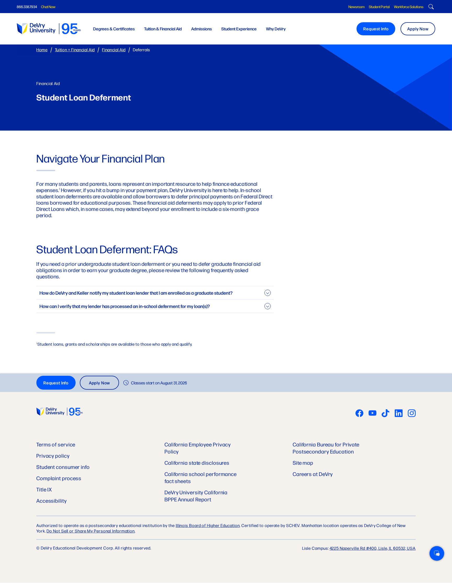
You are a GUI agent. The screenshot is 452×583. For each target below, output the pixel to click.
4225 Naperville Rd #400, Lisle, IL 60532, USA (373, 548)
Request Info (375, 28)
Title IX (44, 489)
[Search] (430, 7)
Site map (303, 462)
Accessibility (51, 500)
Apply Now (417, 28)
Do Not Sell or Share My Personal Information (91, 531)
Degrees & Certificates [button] (114, 28)
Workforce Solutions (408, 6)
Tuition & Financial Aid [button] (163, 28)
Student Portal (379, 6)
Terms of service (55, 444)
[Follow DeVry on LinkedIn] (399, 413)
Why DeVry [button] (276, 28)
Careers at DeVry (313, 473)
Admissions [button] (201, 28)
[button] (437, 553)
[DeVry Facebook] (359, 413)
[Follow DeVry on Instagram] (412, 413)
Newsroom (356, 6)
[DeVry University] (49, 29)
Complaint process (58, 478)
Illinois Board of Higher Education (208, 525)
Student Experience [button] (239, 28)
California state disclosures (197, 462)
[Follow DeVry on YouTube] (372, 413)
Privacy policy (53, 455)
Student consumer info (63, 466)
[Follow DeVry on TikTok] (385, 413)
